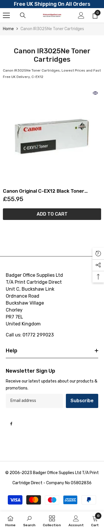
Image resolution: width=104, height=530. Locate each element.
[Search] (22, 15)
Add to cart (52, 214)
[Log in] (81, 15)
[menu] (6, 15)
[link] (29, 521)
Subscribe (82, 400)
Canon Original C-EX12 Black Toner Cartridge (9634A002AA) (43, 191)
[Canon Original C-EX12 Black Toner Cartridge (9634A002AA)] (52, 136)
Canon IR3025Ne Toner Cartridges (52, 28)
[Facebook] (11, 423)
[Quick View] (95, 93)
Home (8, 28)
